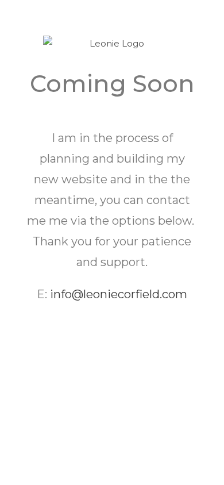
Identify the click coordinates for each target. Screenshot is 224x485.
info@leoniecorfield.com (118, 294)
